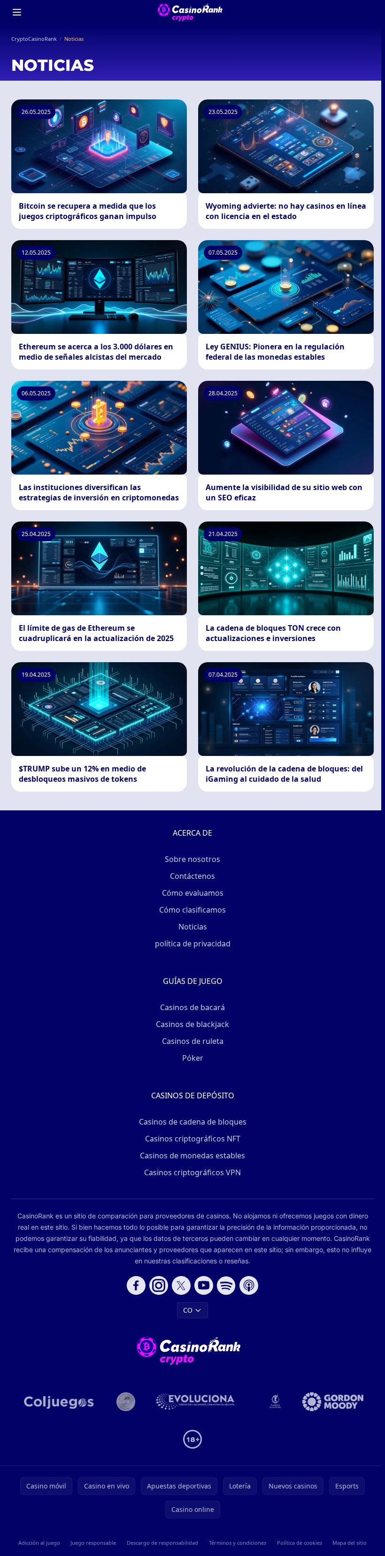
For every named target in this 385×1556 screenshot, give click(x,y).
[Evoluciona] (201, 1401)
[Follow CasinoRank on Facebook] (136, 1285)
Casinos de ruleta (192, 1041)
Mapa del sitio (349, 1542)
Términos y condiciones (237, 1542)
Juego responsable (93, 1542)
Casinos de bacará (192, 1007)
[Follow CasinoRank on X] (181, 1285)
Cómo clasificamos (192, 910)
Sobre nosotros (192, 859)
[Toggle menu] (17, 12)
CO (187, 1310)
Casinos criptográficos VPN (192, 1172)
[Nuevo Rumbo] (275, 1401)
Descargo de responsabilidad (162, 1542)
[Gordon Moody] (332, 1401)
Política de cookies (299, 1542)
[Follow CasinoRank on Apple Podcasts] (248, 1285)
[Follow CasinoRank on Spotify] (226, 1285)
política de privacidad (193, 943)
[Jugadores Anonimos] (125, 1401)
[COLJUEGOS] (60, 1401)
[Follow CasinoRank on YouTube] (203, 1285)
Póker (192, 1058)
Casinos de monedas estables (192, 1155)
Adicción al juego (39, 1542)
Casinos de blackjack (192, 1024)
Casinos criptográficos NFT (192, 1138)
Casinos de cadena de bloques (192, 1122)
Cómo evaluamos (192, 893)
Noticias (192, 927)
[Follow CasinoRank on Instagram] (158, 1285)
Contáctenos (192, 876)
